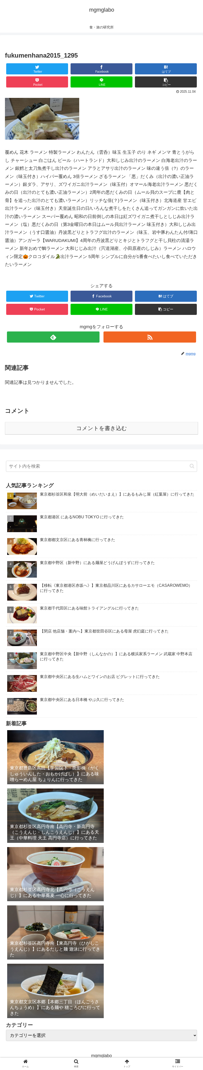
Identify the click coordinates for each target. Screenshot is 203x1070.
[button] (192, 466)
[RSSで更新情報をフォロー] (149, 337)
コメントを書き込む (101, 428)
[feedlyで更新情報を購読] (53, 337)
